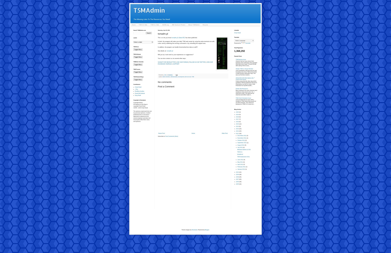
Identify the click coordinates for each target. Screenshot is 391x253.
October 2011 (241, 140)
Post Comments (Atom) (171, 136)
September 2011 (242, 142)
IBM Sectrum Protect (178, 25)
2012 (237, 131)
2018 (237, 117)
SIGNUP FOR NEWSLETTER (167, 62)
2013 (237, 128)
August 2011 (241, 145)
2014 (237, 126)
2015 (237, 124)
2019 (237, 114)
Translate (247, 43)
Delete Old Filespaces (242, 88)
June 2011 (240, 159)
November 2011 (242, 138)
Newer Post (161, 133)
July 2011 (240, 147)
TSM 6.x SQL (154, 25)
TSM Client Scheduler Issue (243, 98)
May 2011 (240, 162)
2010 (237, 172)
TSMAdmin (149, 10)
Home (134, 25)
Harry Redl (138, 95)
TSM (193, 76)
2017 (237, 119)
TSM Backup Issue (241, 59)
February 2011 (241, 167)
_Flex (136, 89)
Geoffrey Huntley (139, 91)
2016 (237, 121)
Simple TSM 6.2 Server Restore (244, 69)
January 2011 (241, 169)
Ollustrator (194, 230)
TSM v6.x (239, 152)
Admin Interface (166, 76)
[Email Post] (176, 75)
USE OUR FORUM (182, 62)
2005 (237, 184)
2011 (237, 133)
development (181, 76)
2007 (237, 179)
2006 (237, 181)
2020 (237, 112)
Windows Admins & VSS (244, 149)
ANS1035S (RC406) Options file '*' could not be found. (245, 78)
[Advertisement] (143, 135)
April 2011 (240, 164)
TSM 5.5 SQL (143, 25)
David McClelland (140, 93)
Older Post (225, 133)
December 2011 (242, 135)
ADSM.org (165, 25)
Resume (205, 25)
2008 (237, 177)
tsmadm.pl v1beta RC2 (178, 37)
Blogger (207, 230)
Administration (174, 76)
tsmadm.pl (170, 51)
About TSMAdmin (194, 25)
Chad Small (138, 87)
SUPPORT (176, 64)
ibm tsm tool (188, 76)
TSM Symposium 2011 (243, 156)
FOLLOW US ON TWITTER (197, 62)
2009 (237, 174)
